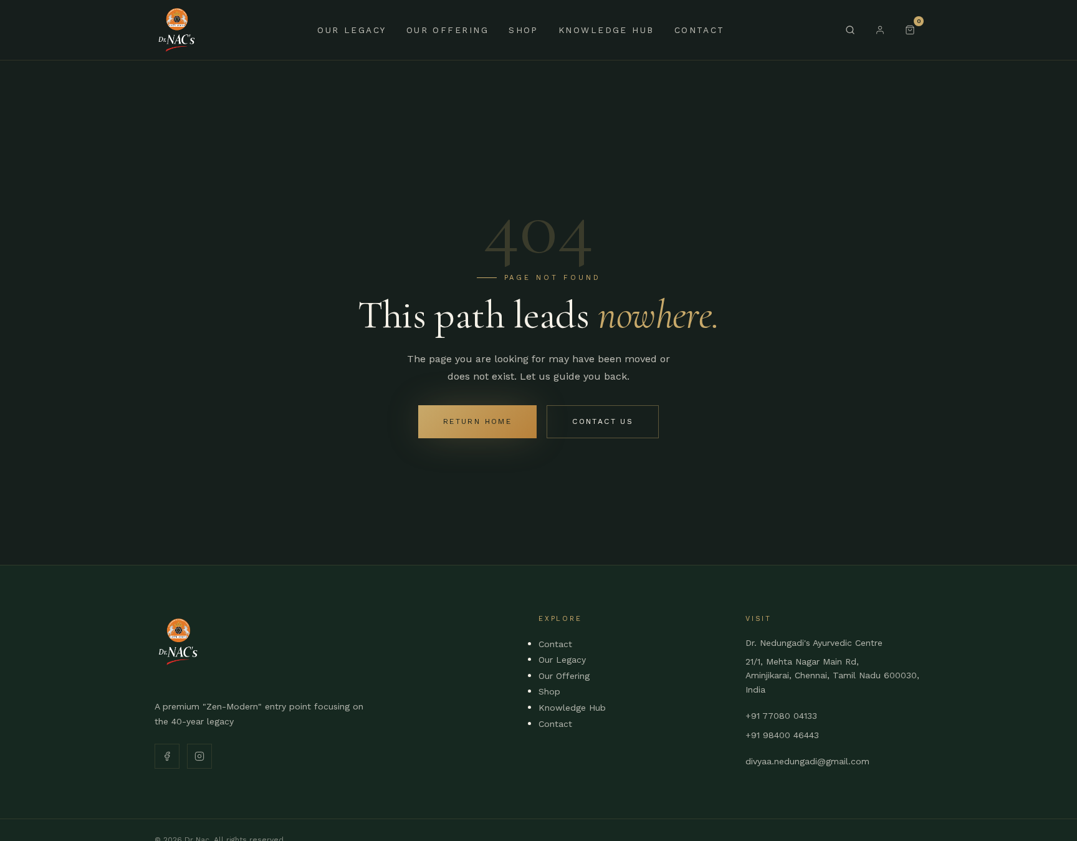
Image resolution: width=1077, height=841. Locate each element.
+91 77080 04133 (781, 716)
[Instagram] (199, 756)
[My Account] (880, 29)
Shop (523, 30)
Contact (699, 30)
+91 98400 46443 (782, 735)
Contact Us (602, 421)
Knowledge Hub (606, 30)
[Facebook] (167, 756)
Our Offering (447, 30)
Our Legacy (351, 30)
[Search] (850, 29)
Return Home (477, 421)
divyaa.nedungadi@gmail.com (807, 761)
